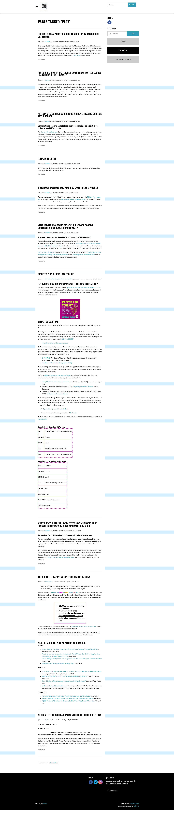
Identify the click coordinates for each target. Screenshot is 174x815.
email (45, 803)
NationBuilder (134, 803)
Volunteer (123, 50)
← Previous (42, 763)
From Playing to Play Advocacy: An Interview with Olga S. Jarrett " (64, 681)
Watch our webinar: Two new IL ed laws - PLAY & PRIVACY (68, 187)
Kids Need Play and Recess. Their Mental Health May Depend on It (64, 676)
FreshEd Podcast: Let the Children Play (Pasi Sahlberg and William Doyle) (66, 696)
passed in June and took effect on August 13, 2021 (83, 287)
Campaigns (48, 582)
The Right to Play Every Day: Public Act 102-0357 (58, 279)
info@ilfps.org (42, 419)
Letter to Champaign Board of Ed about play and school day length (68, 35)
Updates (47, 41)
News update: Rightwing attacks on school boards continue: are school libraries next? (65, 226)
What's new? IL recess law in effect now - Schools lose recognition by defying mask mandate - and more (67, 524)
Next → (55, 763)
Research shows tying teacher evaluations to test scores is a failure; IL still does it (69, 74)
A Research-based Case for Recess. (54, 686)
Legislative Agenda (123, 59)
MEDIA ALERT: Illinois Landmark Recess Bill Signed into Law (69, 715)
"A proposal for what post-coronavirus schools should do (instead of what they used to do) (71, 671)
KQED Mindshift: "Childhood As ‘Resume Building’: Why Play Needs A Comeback (68, 701)
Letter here (76, 55)
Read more (41, 59)
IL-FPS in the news (47, 158)
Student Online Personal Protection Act (73, 199)
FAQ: (71, 607)
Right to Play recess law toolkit (56, 274)
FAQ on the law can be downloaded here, (61, 557)
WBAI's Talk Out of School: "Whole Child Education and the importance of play (67, 698)
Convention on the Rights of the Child (83, 626)
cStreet (136, 806)
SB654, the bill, (65, 592)
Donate (123, 41)
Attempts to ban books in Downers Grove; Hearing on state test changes (70, 115)
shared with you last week (48, 132)
